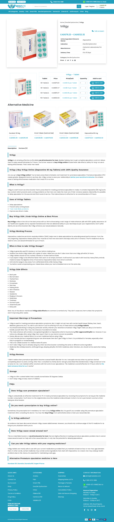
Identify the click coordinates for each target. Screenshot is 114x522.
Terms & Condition (14, 493)
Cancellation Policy (64, 490)
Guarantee (62, 476)
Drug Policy (12, 497)
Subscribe (25, 509)
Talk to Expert (99, 31)
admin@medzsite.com (93, 476)
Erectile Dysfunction (44, 11)
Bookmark (12, 2)
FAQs (9, 500)
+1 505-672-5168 (58, 2)
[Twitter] (88, 510)
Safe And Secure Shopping (67, 493)
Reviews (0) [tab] (23, 148)
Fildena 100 (37, 493)
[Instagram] (91, 510)
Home (62, 22)
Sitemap (61, 497)
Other (82, 11)
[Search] (79, 6)
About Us (11, 476)
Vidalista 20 (37, 500)
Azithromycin (74, 11)
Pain (27, 11)
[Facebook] (84, 510)
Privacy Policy (12, 490)
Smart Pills (33, 11)
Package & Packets (65, 483)
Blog (86, 11)
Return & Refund (63, 486)
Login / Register (90, 6)
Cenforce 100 (37, 497)
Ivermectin (56, 11)
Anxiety (21, 11)
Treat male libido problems (19, 209)
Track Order (21, 2)
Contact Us (12, 479)
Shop (9, 486)
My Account (12, 483)
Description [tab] (12, 148)
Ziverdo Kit (64, 11)
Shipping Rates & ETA (65, 479)
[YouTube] (95, 510)
